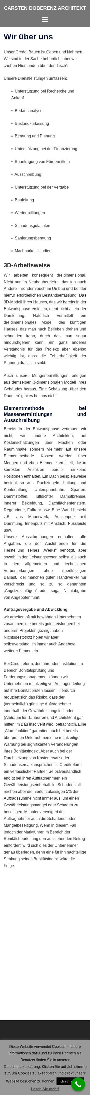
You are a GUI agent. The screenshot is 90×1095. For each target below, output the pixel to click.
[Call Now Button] (78, 1084)
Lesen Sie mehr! (45, 1089)
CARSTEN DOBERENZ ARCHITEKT (45, 8)
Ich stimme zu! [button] (70, 1081)
